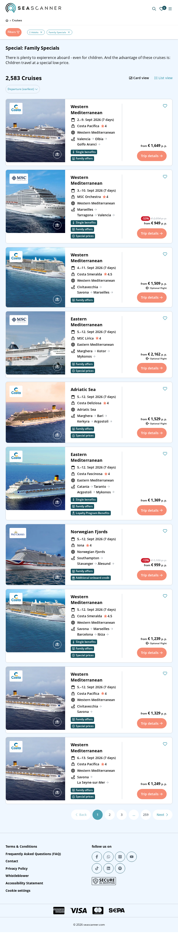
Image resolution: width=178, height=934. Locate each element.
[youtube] (132, 857)
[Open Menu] (170, 9)
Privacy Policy (17, 868)
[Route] (57, 154)
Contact (12, 861)
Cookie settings (18, 890)
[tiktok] (97, 868)
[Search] (154, 9)
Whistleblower (17, 875)
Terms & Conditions (21, 846)
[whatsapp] (108, 857)
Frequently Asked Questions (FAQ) (33, 854)
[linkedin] (108, 868)
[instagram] (120, 857)
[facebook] (97, 857)
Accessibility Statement (24, 883)
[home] (7, 20)
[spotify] (120, 868)
